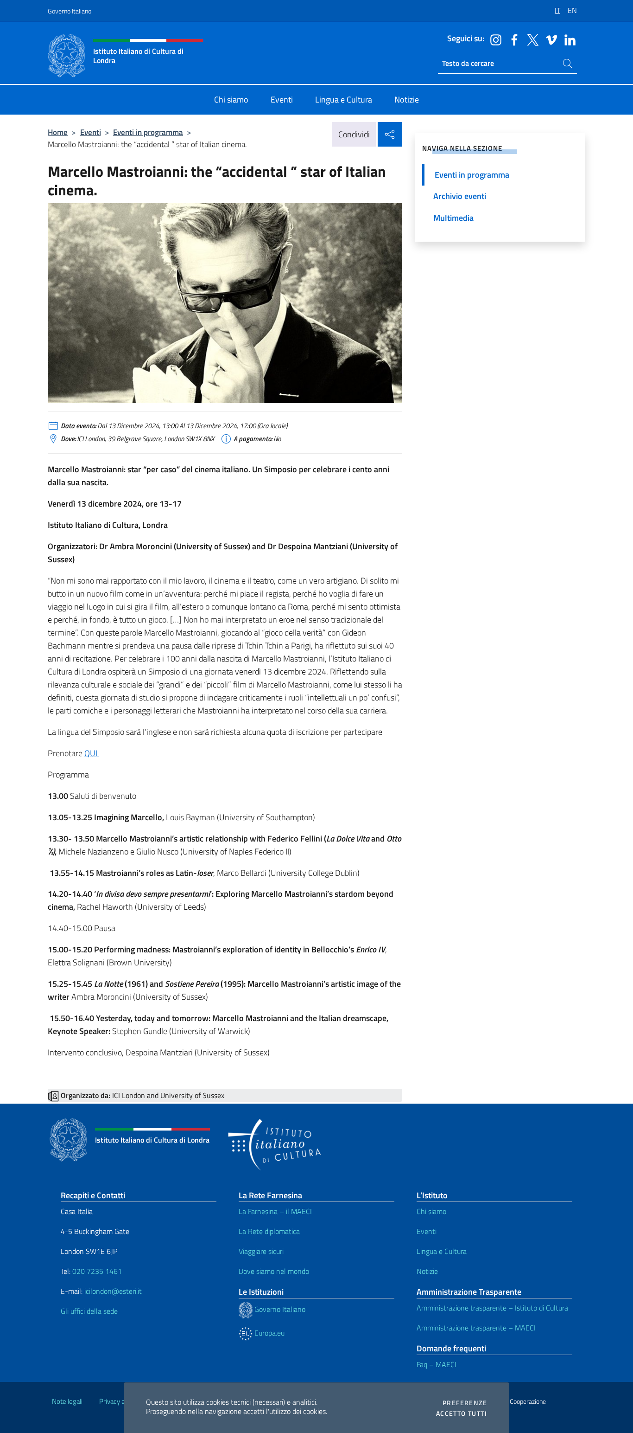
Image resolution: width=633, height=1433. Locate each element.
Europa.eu (269, 1332)
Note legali (67, 1401)
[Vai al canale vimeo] (549, 39)
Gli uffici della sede (89, 1311)
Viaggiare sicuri (261, 1251)
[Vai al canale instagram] (493, 39)
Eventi (90, 132)
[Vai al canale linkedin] (567, 39)
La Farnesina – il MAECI (275, 1211)
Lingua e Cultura (442, 1251)
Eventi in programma (148, 132)
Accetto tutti (461, 1413)
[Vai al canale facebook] (512, 39)
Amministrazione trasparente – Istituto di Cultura (492, 1307)
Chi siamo (431, 1211)
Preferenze (465, 1403)
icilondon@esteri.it (113, 1291)
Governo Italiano (69, 11)
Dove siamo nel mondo (274, 1271)
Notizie (427, 1271)
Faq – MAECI (436, 1364)
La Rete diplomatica (269, 1231)
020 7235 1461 (97, 1271)
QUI (91, 753)
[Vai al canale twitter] (530, 39)
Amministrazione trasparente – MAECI (476, 1327)
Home (58, 132)
